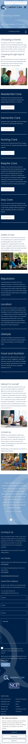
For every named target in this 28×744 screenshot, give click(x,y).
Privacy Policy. (5, 660)
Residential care (5, 701)
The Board (18, 711)
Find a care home (6, 699)
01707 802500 (4, 564)
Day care (3, 711)
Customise (14, 736)
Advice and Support (10, 24)
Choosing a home (21, 24)
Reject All (14, 740)
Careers (18, 701)
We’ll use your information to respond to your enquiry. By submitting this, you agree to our (14, 658)
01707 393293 (4, 572)
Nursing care (4, 706)
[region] (14, 730)
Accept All (14, 732)
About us (3, 714)
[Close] (26, 717)
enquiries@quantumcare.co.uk (9, 576)
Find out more (8, 107)
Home (2, 24)
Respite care (4, 709)
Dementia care (5, 704)
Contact (18, 706)
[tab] (11, 520)
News (17, 704)
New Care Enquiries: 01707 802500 (16, 3)
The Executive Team (21, 709)
